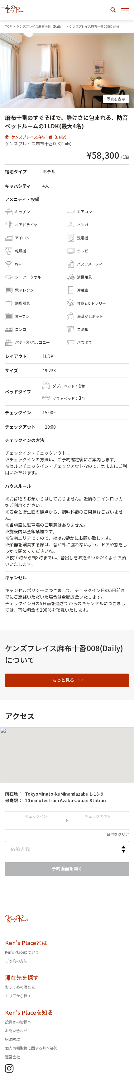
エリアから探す (18, 995)
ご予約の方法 (16, 960)
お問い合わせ (16, 1030)
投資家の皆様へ (18, 1021)
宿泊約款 (12, 1039)
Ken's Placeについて (22, 952)
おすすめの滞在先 (20, 987)
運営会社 (12, 1056)
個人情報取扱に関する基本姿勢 (31, 1048)
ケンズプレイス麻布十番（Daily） (40, 136)
